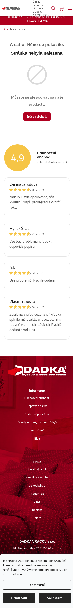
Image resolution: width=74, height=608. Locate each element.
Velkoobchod (37, 485)
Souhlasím (54, 597)
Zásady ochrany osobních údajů (37, 422)
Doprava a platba (37, 406)
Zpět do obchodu (37, 116)
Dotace (37, 518)
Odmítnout (19, 597)
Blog (37, 438)
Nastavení (37, 584)
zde (19, 574)
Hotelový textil (37, 469)
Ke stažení (37, 430)
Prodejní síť (37, 493)
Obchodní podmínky (37, 414)
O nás (37, 501)
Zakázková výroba (37, 477)
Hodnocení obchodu (37, 398)
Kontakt (37, 510)
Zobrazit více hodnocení (52, 162)
